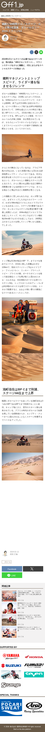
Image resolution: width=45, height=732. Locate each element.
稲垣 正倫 (13, 39)
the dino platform (25, 729)
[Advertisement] (20, 499)
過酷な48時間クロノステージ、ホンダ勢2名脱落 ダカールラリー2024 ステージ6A (21, 27)
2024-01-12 (14, 37)
